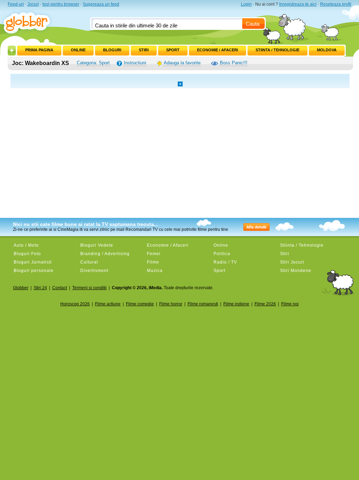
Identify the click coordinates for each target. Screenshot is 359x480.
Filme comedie (140, 303)
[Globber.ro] (30, 21)
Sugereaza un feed (101, 4)
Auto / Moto (26, 245)
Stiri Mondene (295, 270)
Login (246, 4)
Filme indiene (236, 303)
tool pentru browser (60, 4)
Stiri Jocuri (292, 262)
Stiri (144, 50)
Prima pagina (39, 50)
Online (78, 50)
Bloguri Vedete (96, 245)
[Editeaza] (21, 48)
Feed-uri (16, 4)
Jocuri (33, 4)
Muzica (155, 270)
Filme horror (170, 303)
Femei (154, 253)
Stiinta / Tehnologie (277, 50)
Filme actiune (108, 303)
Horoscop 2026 (75, 303)
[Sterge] (57, 48)
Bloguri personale (34, 270)
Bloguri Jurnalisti (33, 262)
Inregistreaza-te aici (298, 4)
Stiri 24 (40, 287)
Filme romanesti (203, 303)
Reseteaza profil (335, 4)
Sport (173, 50)
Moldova (327, 50)
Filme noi (290, 303)
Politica (222, 253)
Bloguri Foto (27, 253)
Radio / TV (225, 262)
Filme (153, 262)
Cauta (252, 24)
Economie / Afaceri (217, 50)
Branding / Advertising (105, 253)
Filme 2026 (265, 303)
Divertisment (94, 270)
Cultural (89, 262)
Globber (20, 287)
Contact (59, 287)
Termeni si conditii (89, 287)
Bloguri (112, 50)
